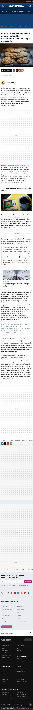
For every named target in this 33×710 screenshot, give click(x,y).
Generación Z (27, 26)
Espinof (19, 661)
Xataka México (5, 692)
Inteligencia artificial (7, 609)
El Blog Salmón (20, 679)
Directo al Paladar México (8, 699)
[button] (11, 82)
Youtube (15, 592)
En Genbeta (6, 281)
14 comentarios (7, 70)
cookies (25, 440)
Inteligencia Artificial (22, 621)
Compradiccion (5, 684)
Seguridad (17, 440)
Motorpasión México (22, 699)
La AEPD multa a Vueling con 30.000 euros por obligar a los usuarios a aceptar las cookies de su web (16, 285)
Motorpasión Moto (21, 671)
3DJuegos (19, 648)
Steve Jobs (19, 26)
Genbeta (16, 6)
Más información (25, 708)
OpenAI (12, 26)
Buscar (30, 633)
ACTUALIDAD (4, 12)
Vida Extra (19, 650)
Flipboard (19, 70)
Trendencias (5, 679)
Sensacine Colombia (22, 696)
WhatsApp (4, 621)
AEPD (31, 440)
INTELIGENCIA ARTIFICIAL (18, 12)
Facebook (14, 70)
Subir (27, 640)
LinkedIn (28, 592)
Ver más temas (6, 627)
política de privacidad (23, 585)
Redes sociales (6, 615)
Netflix (18, 618)
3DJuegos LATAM (21, 692)
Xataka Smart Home (7, 655)
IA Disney (23, 569)
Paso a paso (5, 606)
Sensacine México (21, 694)
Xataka (3, 648)
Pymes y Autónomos (22, 681)
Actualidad (10, 440)
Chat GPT (15, 569)
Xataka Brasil (5, 694)
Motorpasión (20, 669)
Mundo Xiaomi (5, 657)
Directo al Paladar (6, 669)
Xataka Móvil (5, 650)
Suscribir (28, 581)
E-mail (22, 70)
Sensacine (19, 658)
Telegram (18, 592)
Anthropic (5, 26)
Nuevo (30, 6)
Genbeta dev (20, 612)
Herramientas (20, 609)
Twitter (17, 70)
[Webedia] (29, 1)
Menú (2, 6)
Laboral (19, 615)
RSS (21, 592)
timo (3, 618)
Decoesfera (5, 681)
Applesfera (4, 652)
